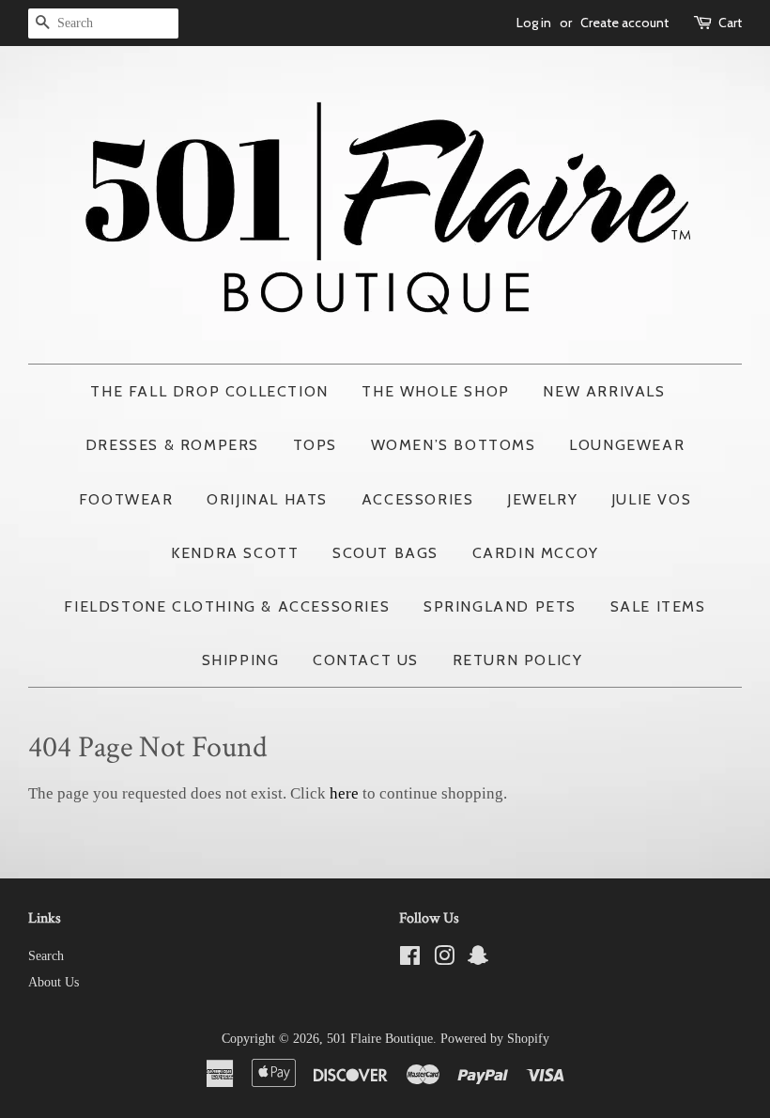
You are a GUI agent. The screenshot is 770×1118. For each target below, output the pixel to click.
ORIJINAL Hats (267, 499)
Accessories (418, 499)
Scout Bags (385, 553)
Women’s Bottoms (453, 445)
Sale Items (658, 606)
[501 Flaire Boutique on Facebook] (410, 959)
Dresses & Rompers (172, 445)
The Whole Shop (435, 391)
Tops (315, 445)
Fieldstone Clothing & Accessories (227, 606)
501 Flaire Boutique (380, 1038)
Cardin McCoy (535, 553)
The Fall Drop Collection (209, 391)
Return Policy (518, 660)
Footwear (126, 499)
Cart (730, 22)
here (344, 793)
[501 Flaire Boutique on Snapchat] (478, 959)
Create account (624, 22)
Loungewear (627, 445)
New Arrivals (604, 391)
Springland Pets (500, 606)
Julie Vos (651, 499)
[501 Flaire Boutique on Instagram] (444, 959)
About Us (53, 981)
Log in (533, 22)
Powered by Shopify (494, 1038)
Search (46, 955)
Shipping (241, 660)
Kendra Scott (235, 553)
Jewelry (542, 499)
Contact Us (366, 660)
